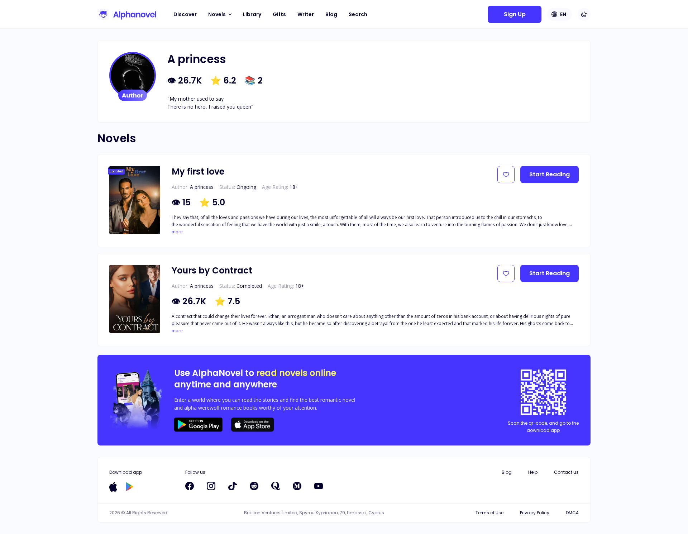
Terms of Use (489, 513)
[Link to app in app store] (113, 487)
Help (533, 472)
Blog (331, 14)
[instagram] (211, 486)
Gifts (279, 14)
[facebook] (189, 486)
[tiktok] (232, 486)
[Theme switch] (584, 14)
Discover (185, 14)
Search (358, 14)
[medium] (297, 486)
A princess (202, 186)
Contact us (566, 472)
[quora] (275, 486)
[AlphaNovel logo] (126, 14)
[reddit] (254, 486)
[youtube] (318, 486)
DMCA (572, 513)
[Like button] (506, 174)
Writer (305, 14)
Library (252, 14)
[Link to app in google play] (129, 486)
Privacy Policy (534, 513)
